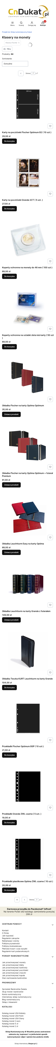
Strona (28, 73)
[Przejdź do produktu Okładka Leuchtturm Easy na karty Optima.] (28, 516)
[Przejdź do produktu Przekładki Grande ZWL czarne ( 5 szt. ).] (28, 786)
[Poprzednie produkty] (24, 899)
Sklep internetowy (25, 1044)
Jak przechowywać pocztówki (15, 970)
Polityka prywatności (11, 943)
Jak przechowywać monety (14, 962)
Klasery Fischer (12, 43)
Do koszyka (9, 141)
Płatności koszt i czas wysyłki (14, 949)
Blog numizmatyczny (11, 999)
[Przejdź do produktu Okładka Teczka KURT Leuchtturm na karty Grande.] (28, 651)
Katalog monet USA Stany (13, 1018)
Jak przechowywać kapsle (13, 975)
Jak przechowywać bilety (13, 965)
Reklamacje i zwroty (10, 941)
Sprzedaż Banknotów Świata (14, 989)
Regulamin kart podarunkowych (15, 951)
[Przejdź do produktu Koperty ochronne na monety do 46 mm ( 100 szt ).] (28, 240)
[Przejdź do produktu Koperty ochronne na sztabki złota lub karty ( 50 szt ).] (28, 308)
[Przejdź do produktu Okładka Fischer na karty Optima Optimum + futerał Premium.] (28, 446)
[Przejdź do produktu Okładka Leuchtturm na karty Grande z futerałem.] (28, 584)
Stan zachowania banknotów (14, 978)
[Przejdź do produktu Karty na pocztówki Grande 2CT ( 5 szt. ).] (28, 172)
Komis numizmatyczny (11, 994)
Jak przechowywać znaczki (14, 973)
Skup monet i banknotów (12, 992)
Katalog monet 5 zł (10, 1023)
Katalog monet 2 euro (11, 1021)
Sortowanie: (7, 58)
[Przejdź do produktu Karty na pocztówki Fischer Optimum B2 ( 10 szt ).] (28, 105)
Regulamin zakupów (10, 938)
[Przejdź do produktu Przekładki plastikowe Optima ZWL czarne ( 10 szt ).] (28, 854)
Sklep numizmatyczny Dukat (17, 32)
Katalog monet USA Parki (12, 1016)
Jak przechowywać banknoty (14, 967)
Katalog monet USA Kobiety (14, 1013)
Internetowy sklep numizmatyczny (16, 997)
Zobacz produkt (11, 414)
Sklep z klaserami (9, 1002)
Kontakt (5, 930)
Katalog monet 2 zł (10, 1026)
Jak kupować (8, 936)
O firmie (5, 933)
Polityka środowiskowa (11, 946)
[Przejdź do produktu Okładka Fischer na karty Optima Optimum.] (28, 378)
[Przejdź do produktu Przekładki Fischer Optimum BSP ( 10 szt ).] (28, 719)
